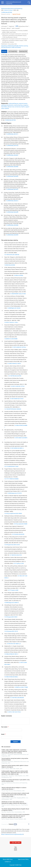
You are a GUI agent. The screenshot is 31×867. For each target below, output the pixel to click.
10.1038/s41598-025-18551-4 (11, 654)
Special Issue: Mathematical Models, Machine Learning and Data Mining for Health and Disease (14, 46)
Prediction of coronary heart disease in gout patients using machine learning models (15, 780)
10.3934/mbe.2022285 (12, 212)
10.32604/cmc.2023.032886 (10, 338)
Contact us (8, 861)
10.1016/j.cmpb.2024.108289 (20, 524)
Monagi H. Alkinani (5, 28)
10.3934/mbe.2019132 (12, 145)
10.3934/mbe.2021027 (12, 189)
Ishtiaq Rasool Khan (23, 26)
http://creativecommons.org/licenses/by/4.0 (12, 834)
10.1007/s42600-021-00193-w (19, 347)
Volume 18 (6, 10)
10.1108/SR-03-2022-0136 (15, 555)
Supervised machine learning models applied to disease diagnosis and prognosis (15, 766)
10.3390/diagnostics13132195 (14, 493)
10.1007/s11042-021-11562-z (11, 322)
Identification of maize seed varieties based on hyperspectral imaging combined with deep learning (14, 802)
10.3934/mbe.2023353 (12, 235)
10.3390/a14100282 (18, 275)
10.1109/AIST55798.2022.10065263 (12, 409)
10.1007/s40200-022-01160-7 (17, 398)
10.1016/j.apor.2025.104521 (10, 617)
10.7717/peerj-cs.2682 (13, 590)
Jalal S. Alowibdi (16, 28)
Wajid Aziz (11, 26)
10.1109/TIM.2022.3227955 (14, 376)
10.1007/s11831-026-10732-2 (14, 712)
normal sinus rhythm (19, 106)
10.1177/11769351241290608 (11, 479)
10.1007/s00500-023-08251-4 (17, 448)
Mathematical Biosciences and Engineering (11, 8)
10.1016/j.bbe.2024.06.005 (18, 534)
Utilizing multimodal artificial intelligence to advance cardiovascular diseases (14, 788)
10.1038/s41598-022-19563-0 (14, 363)
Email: (3, 734)
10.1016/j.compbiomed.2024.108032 (13, 513)
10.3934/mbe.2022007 (12, 155)
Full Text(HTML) (13, 51)
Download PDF (23, 51)
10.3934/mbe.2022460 (12, 225)
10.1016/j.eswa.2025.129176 (11, 631)
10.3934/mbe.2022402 (12, 176)
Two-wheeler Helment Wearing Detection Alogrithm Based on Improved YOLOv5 (15, 809)
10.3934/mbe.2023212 (12, 200)
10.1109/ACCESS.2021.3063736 (11, 254)
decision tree (11, 106)
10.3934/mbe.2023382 (12, 166)
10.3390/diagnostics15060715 (11, 602)
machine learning (18, 105)
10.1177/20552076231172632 (11, 466)
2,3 (7, 26)
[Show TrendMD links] (28, 824)
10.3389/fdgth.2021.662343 (13, 308)
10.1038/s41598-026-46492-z (11, 677)
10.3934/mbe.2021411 (12, 134)
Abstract (4, 51)
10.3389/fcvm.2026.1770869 (21, 687)
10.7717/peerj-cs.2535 (18, 563)
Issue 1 (11, 10)
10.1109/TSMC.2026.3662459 (17, 697)
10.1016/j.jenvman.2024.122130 (12, 544)
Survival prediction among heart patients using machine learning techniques (15, 759)
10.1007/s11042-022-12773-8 (17, 386)
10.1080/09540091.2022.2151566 (18, 293)
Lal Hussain (4, 26)
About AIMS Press (8, 859)
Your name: (4, 727)
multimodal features (13, 103)
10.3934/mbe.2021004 (6, 12)
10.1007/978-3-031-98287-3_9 (14, 643)
